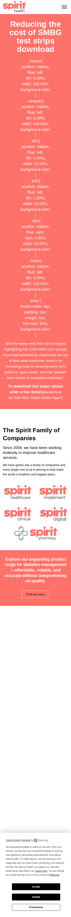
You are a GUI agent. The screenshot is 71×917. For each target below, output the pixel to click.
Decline (36, 897)
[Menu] (64, 7)
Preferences (36, 907)
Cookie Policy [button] (41, 871)
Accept (36, 886)
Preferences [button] (54, 875)
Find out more (36, 594)
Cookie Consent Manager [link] (18, 840)
